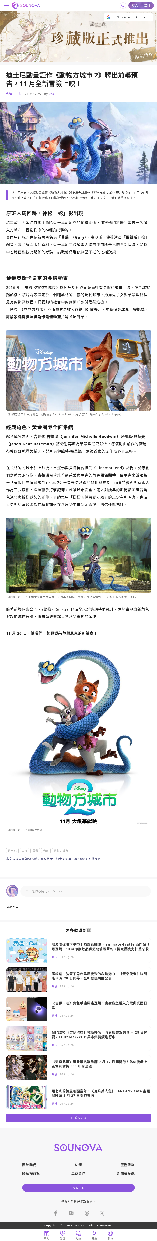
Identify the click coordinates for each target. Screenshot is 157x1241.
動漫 (9, 94)
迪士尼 (12, 850)
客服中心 (78, 1188)
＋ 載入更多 (78, 1118)
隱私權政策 (31, 1173)
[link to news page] (78, 950)
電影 (35, 850)
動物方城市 (61, 850)
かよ (52, 94)
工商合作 (78, 1173)
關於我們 (29, 1165)
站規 (78, 1165)
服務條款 (128, 1165)
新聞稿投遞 (126, 1173)
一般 (19, 94)
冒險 (25, 850)
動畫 (46, 850)
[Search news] (123, 5)
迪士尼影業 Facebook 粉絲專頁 (78, 859)
